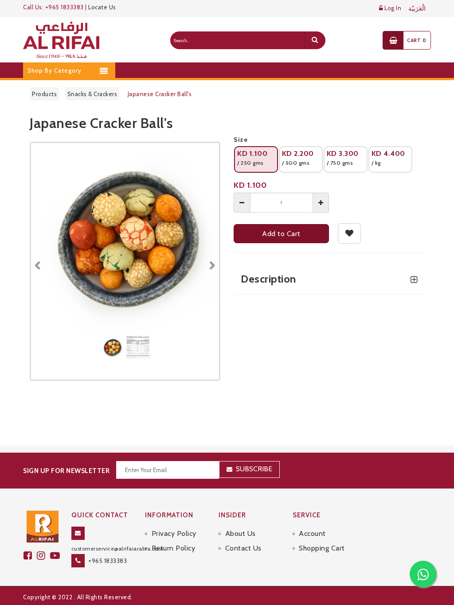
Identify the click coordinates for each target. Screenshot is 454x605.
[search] (315, 40)
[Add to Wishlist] (349, 233)
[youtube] (56, 556)
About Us (240, 533)
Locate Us (102, 7)
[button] (41, 261)
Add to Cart (281, 233)
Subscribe (254, 469)
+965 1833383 (107, 560)
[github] (43, 556)
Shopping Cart (322, 548)
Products (44, 93)
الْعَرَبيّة (417, 8)
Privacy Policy (174, 533)
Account (312, 533)
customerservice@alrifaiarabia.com (117, 548)
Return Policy (173, 548)
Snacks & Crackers (92, 93)
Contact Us (243, 548)
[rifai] (43, 525)
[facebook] (30, 556)
